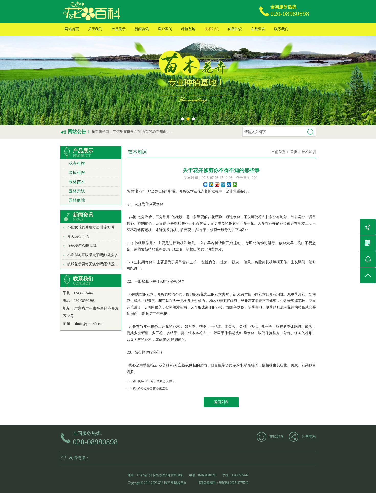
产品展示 (118, 29)
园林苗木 (77, 182)
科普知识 (235, 29)
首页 (293, 152)
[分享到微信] (235, 184)
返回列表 (221, 402)
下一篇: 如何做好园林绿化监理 (147, 388)
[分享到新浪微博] (217, 184)
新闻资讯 (142, 29)
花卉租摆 (77, 163)
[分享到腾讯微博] (223, 184)
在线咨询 (276, 437)
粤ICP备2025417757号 (233, 483)
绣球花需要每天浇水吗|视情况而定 (94, 264)
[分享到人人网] (229, 184)
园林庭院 (77, 200)
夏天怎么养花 (78, 236)
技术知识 (211, 29)
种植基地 (188, 29)
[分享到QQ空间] (211, 184)
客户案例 (165, 29)
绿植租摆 (77, 172)
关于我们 (95, 29)
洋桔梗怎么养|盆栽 (82, 246)
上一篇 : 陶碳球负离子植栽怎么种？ (151, 381)
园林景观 (77, 191)
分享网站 (309, 437)
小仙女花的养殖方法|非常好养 (91, 227)
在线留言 (258, 29)
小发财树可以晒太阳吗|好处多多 (92, 255)
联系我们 (281, 29)
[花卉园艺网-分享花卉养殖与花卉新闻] (118, 11)
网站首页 (72, 29)
